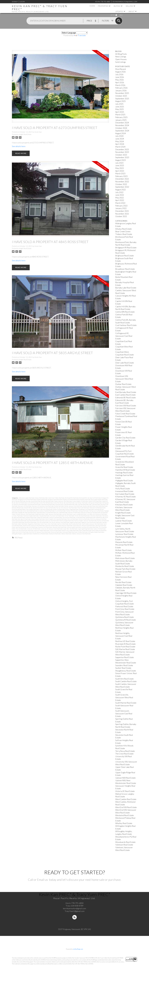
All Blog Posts (121, 54)
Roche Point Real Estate (30, 522)
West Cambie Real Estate (85, 530)
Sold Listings (120, 62)
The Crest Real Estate (21, 529)
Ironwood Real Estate (51, 512)
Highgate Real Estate (124, 480)
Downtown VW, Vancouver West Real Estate (43, 506)
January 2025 (121, 120)
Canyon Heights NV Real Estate (80, 501)
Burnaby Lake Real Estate (47, 501)
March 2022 (120, 203)
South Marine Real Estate (51, 525)
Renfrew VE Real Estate (103, 520)
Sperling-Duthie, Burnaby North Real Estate (27, 527)
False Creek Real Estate (83, 507)
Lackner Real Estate (67, 514)
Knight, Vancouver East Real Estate (53, 514)
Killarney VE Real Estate (74, 512)
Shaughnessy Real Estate (34, 524)
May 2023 (119, 168)
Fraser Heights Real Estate (32, 509)
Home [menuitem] (92, 6)
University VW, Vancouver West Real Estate (52, 529)
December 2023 (122, 149)
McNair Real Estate (69, 515)
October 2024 (121, 128)
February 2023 (121, 176)
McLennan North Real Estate (57, 515)
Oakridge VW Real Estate (24, 519)
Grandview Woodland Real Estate (46, 511)
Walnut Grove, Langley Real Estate (70, 530)
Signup (15, 2)
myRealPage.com (78, 949)
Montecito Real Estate (31, 517)
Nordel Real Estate (80, 517)
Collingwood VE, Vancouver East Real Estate (123, 336)
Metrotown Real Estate (96, 515)
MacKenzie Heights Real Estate (31, 515)
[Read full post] (60, 87)
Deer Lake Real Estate (94, 504)
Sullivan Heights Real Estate (74, 527)
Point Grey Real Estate (84, 519)
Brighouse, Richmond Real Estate (71, 499)
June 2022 (119, 195)
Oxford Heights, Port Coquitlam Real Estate (56, 519)
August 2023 (120, 160)
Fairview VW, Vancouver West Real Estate (66, 507)
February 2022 (121, 206)
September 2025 (122, 98)
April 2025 (119, 112)
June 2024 (119, 139)
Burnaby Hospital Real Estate (33, 501)
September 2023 (122, 157)
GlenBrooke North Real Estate (86, 509)
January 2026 (121, 90)
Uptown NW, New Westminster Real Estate (22, 530)
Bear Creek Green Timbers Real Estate (55, 498)
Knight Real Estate (25, 134)
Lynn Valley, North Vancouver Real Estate (97, 514)
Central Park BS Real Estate (46, 503)
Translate (82, 35)
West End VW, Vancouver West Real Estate (39, 532)
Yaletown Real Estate (66, 533)
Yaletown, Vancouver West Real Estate (81, 533)
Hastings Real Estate (83, 511)
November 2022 (122, 181)
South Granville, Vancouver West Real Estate (34, 525)
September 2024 (122, 131)
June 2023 (119, 165)
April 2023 (119, 171)
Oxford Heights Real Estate (38, 519)
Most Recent (120, 69)
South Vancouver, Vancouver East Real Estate (84, 525)
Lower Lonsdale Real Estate (79, 514)
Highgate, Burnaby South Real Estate (27, 512)
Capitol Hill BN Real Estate (95, 501)
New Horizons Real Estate (69, 517)
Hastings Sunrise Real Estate (96, 511)
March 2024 (120, 147)
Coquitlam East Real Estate (34, 504)
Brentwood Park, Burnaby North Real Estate (90, 498)
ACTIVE (113, 15)
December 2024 (122, 122)
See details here (18, 146)
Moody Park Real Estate (43, 517)
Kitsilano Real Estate (124, 505)
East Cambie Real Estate (101, 506)
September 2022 (122, 187)
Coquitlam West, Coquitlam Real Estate (65, 504)
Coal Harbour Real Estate (81, 503)
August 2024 (120, 133)
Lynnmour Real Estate (17, 515)
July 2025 (119, 104)
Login (22, 2)
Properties (103, 6)
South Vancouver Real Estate (65, 525)
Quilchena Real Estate (21, 520)
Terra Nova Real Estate (125, 751)
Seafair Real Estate (22, 524)
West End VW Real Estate (22, 532)
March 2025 (120, 114)
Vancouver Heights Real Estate (41, 530)
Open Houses (121, 59)
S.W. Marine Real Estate (43, 522)
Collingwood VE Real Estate (95, 503)
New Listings (120, 56)
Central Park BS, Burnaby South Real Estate (64, 503)
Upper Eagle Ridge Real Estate (85, 529)
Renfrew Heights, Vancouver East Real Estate (85, 520)
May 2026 (119, 80)
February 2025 (121, 117)
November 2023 (122, 152)
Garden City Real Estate (59, 509)
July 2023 (119, 163)
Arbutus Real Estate (40, 498)
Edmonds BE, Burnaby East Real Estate (33, 507)
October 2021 (121, 216)
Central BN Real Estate (33, 503)
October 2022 (121, 184)
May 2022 (119, 198)
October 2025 (121, 96)
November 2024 (122, 125)
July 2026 (119, 74)
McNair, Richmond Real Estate (82, 515)
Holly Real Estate (41, 512)
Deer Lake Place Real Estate (82, 504)
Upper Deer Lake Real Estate (70, 529)
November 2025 (122, 93)
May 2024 (119, 141)
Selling (129, 6)
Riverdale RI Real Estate (18, 522)
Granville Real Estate (60, 511)
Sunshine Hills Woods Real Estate (90, 527)
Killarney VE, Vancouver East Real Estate (90, 512)
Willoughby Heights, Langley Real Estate (22, 533)
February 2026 (121, 88)
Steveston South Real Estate (60, 527)
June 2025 (119, 106)
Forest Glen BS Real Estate (18, 509)
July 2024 (119, 136)
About (131, 11)
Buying (117, 6)
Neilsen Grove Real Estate (55, 517)
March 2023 (120, 173)
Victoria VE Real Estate (55, 530)
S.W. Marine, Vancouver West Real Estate (59, 522)
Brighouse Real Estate (42, 499)
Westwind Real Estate (56, 532)
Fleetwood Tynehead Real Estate (97, 507)
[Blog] (74, 917)
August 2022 (120, 189)
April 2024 (119, 144)
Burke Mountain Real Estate (19, 501)
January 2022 (121, 208)
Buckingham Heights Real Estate (99, 499)
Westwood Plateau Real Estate (70, 532)
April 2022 (119, 200)
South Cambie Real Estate (75, 524)
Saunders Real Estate (124, 665)
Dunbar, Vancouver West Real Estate (73, 506)
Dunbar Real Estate (59, 506)
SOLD (120, 15)
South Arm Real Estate (62, 524)
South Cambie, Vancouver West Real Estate (92, 524)
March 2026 (120, 85)
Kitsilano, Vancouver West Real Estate (25, 514)
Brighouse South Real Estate (55, 499)
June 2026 (119, 77)
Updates (119, 11)
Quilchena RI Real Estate (33, 520)
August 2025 (120, 101)
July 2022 (119, 192)
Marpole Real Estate (44, 515)
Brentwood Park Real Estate (72, 498)
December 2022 (122, 179)
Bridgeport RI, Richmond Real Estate (27, 499)
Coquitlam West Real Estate (48, 504)
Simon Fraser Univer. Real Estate (49, 524)
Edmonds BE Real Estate (18, 507)
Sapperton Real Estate (75, 522)
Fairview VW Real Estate (50, 507)
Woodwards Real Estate (55, 533)
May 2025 (119, 109)
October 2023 (121, 155)
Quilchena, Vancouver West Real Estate (49, 520)
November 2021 (122, 214)
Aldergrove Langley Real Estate (26, 498)
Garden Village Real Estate (71, 509)
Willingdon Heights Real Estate (96, 532)
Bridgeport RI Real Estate (125, 247)
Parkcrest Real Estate (72, 519)
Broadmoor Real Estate (85, 499)
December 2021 (122, 211)
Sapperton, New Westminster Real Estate (91, 522)
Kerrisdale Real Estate (62, 512)
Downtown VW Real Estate (24, 506)
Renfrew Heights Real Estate (67, 520)
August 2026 (120, 72)
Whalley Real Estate (83, 532)
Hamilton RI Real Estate (72, 511)
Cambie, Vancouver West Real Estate (63, 501)
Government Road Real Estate (30, 511)
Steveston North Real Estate (45, 527)
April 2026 (119, 82)
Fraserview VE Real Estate (45, 509)
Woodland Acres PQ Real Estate (40, 533)
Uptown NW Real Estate (100, 529)
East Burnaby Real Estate (89, 506)
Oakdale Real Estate (91, 517)
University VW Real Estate (33, 529)
